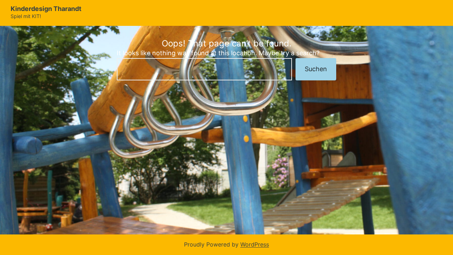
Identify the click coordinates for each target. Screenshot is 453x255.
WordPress (254, 244)
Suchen (316, 69)
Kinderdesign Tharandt (46, 8)
